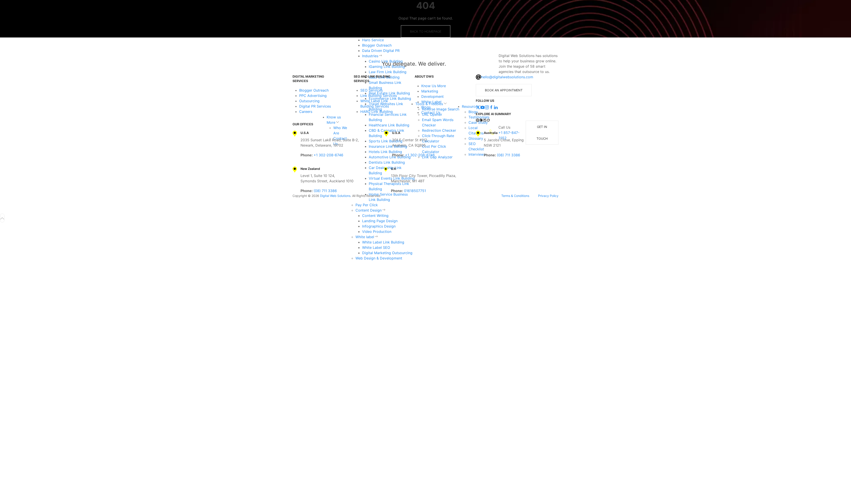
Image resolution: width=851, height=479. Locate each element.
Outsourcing (309, 101)
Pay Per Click (366, 205)
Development (432, 96)
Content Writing (375, 215)
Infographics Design (379, 226)
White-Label (431, 102)
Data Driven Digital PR (381, 50)
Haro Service (373, 40)
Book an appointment (504, 90)
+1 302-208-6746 (328, 155)
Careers (305, 111)
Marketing (429, 91)
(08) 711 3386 (508, 155)
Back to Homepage (425, 31)
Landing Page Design (380, 221)
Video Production (376, 231)
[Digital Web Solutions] (311, 63)
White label (364, 237)
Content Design (368, 210)
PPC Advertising (313, 95)
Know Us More (433, 86)
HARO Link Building (376, 111)
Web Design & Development (378, 258)
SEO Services (371, 90)
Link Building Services (378, 95)
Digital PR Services (315, 106)
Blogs (426, 107)
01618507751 (415, 190)
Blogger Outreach (377, 45)
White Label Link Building (383, 242)
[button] (2, 218)
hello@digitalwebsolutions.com (507, 77)
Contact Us (430, 112)
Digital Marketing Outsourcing (387, 253)
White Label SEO (376, 247)
